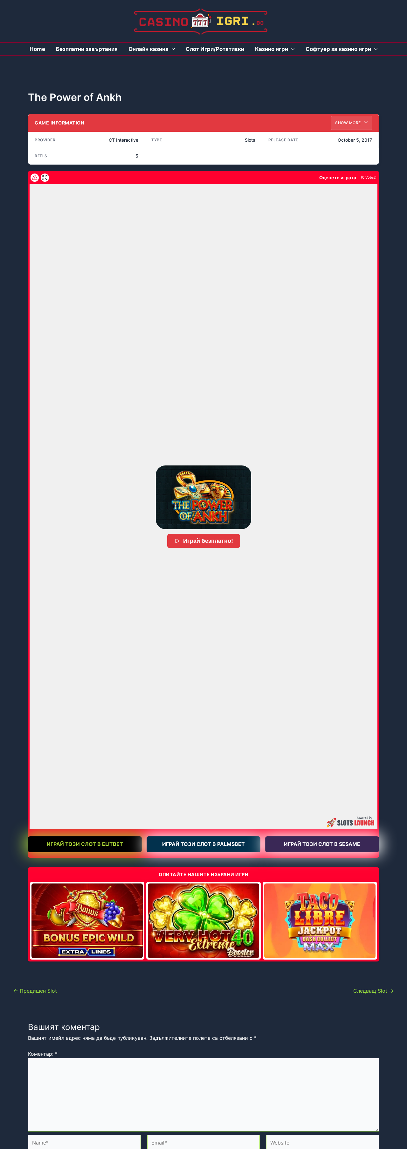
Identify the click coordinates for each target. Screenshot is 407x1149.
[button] (203, 497)
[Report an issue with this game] (35, 178)
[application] (172, 49)
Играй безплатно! (208, 541)
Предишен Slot (35, 990)
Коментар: (43, 1054)
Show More (348, 122)
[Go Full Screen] (45, 178)
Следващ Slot (373, 990)
